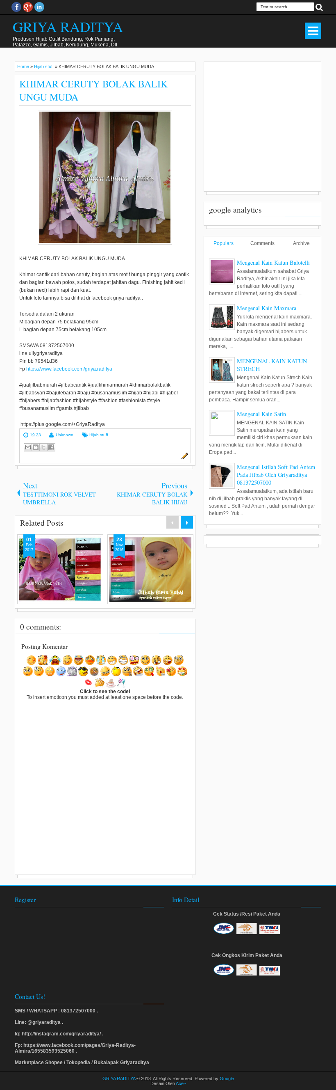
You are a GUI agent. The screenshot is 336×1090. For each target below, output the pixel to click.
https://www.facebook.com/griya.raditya (69, 369)
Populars (223, 243)
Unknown (64, 435)
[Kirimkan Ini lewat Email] (28, 447)
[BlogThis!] (36, 447)
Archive (301, 243)
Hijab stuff (98, 435)
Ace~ (181, 1083)
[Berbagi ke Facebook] (51, 447)
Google (227, 1078)
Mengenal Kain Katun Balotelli (273, 262)
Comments (262, 243)
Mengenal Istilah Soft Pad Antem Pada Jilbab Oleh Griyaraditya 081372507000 (276, 474)
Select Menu (313, 31)
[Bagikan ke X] (43, 447)
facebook (16, 7)
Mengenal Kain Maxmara (266, 308)
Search (319, 6)
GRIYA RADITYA (68, 26)
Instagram (39, 7)
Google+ (28, 7)
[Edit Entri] (183, 458)
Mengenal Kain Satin (261, 414)
